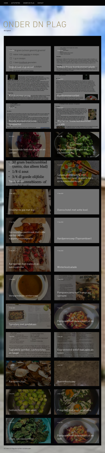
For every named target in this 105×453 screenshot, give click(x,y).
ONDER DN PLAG (35, 25)
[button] (29, 3)
